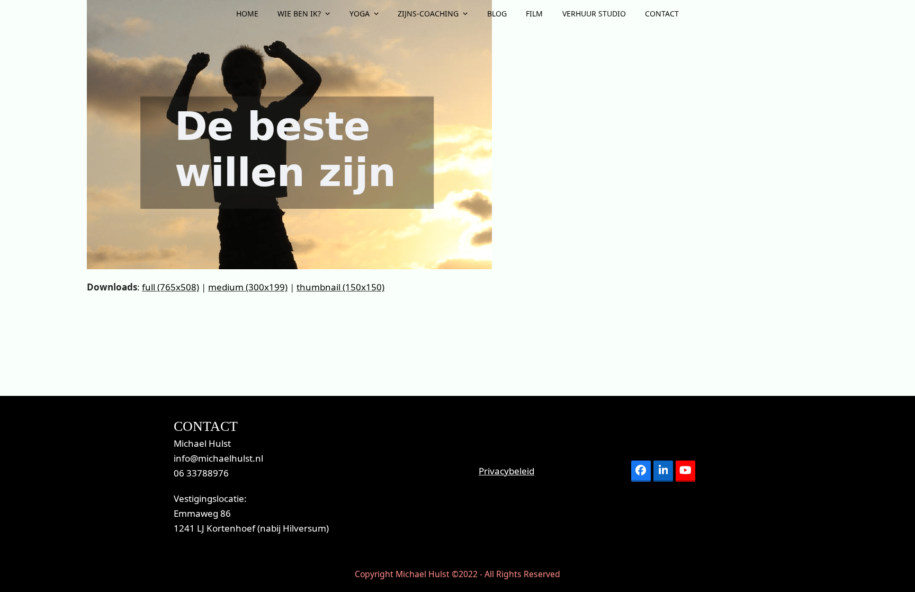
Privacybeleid (506, 471)
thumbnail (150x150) (340, 287)
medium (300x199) (248, 287)
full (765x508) (170, 287)
